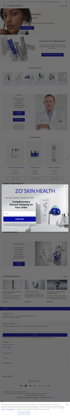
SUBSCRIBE (19, 219)
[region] (35, 409)
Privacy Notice (10, 409)
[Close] (67, 405)
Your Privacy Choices (24, 413)
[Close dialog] (66, 187)
